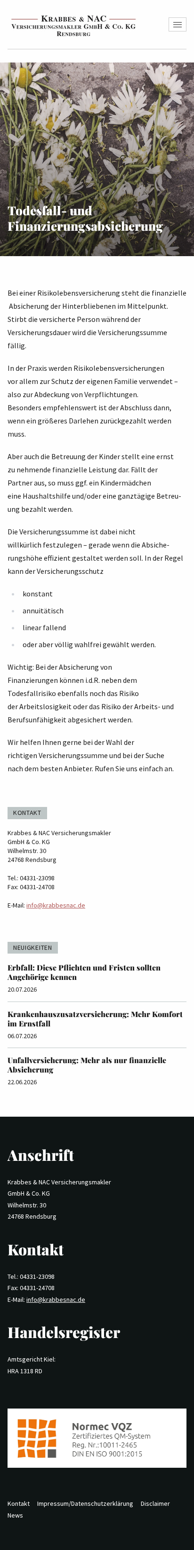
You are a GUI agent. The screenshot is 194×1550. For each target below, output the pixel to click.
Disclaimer (155, 1503)
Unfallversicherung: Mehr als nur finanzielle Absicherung (87, 1064)
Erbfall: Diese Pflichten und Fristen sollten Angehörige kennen (84, 972)
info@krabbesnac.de (55, 905)
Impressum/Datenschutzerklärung (85, 1503)
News (15, 1515)
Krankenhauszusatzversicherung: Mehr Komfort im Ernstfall (95, 1018)
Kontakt (19, 1503)
